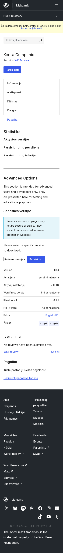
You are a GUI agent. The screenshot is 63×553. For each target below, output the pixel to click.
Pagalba (12, 119)
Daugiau (12, 110)
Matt (8, 471)
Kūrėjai (8, 447)
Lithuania (17, 499)
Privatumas (11, 418)
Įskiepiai (38, 417)
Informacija (14, 83)
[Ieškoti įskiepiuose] (40, 40)
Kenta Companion (20, 54)
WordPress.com (15, 465)
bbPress (11, 477)
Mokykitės (10, 435)
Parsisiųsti (12, 69)
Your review (11, 352)
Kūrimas (12, 101)
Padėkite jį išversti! (31, 28)
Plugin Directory (13, 15)
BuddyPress (13, 484)
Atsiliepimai (14, 92)
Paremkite (41, 447)
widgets (54, 323)
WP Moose (22, 60)
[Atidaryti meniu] (57, 5)
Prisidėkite (40, 435)
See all (55, 352)
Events (37, 441)
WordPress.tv (14, 453)
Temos (37, 411)
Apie (6, 400)
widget (43, 323)
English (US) (52, 315)
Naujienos (10, 406)
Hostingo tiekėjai (14, 412)
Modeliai (38, 424)
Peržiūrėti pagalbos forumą (21, 378)
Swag (38, 453)
